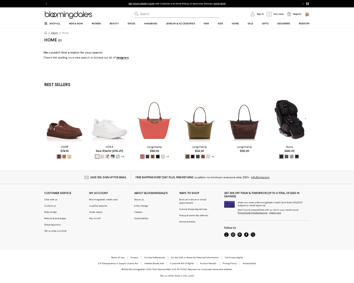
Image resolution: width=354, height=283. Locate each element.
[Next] (305, 118)
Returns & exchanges (55, 218)
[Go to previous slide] (46, 3)
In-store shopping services (193, 209)
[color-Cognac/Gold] (153, 156)
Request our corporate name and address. (210, 269)
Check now (275, 213)
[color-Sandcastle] (69, 156)
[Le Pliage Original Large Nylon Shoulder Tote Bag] (154, 118)
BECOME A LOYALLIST (142, 3)
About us (139, 199)
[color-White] (97, 156)
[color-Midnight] (297, 156)
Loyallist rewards (98, 206)
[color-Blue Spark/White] (118, 156)
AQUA (54, 33)
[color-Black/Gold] (158, 156)
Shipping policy (52, 224)
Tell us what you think (55, 231)
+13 (122, 156)
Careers (138, 212)
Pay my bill (94, 218)
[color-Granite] (286, 156)
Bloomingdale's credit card (103, 199)
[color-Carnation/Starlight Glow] (107, 156)
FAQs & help (50, 212)
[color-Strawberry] (142, 156)
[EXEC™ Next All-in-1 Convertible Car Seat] (289, 118)
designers (122, 57)
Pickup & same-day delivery (193, 215)
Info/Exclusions (260, 177)
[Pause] (307, 3)
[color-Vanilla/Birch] (102, 156)
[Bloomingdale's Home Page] (68, 15)
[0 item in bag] (307, 14)
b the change (141, 206)
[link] (64, 152)
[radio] (59, 156)
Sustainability (141, 218)
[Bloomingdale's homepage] (46, 33)
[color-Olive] (187, 156)
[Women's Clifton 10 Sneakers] (109, 118)
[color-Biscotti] (292, 156)
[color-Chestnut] (64, 156)
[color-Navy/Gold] (147, 156)
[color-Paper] (163, 156)
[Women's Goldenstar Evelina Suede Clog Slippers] (64, 118)
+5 (167, 156)
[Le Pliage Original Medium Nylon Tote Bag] (199, 118)
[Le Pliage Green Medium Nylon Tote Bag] (244, 118)
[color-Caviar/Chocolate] (281, 156)
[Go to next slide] (303, 3)
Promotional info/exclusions (253, 213)
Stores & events (187, 221)
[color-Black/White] (112, 156)
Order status (95, 212)
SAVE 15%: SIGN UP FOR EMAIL (108, 177)
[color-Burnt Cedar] (59, 156)
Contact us (50, 206)
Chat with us (50, 199)
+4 (212, 156)
